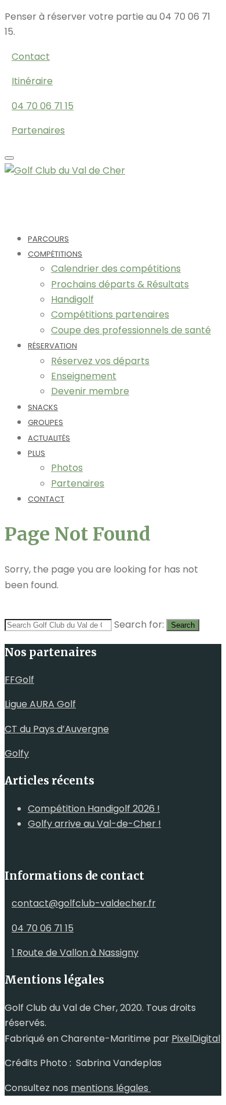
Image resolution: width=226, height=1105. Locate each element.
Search (183, 625)
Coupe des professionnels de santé (131, 330)
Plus (36, 453)
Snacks (43, 407)
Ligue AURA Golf (40, 704)
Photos (67, 467)
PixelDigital (196, 1038)
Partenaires (77, 483)
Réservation (52, 345)
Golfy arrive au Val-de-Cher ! (94, 823)
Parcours (48, 238)
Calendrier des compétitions (116, 268)
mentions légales (111, 1088)
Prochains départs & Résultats (120, 284)
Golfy (17, 753)
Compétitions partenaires (110, 314)
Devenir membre (90, 391)
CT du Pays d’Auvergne (57, 729)
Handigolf (72, 299)
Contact (46, 499)
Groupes (45, 422)
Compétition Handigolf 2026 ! (94, 808)
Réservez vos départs (100, 361)
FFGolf (19, 679)
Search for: (139, 624)
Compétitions (55, 254)
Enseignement (83, 376)
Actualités (49, 438)
